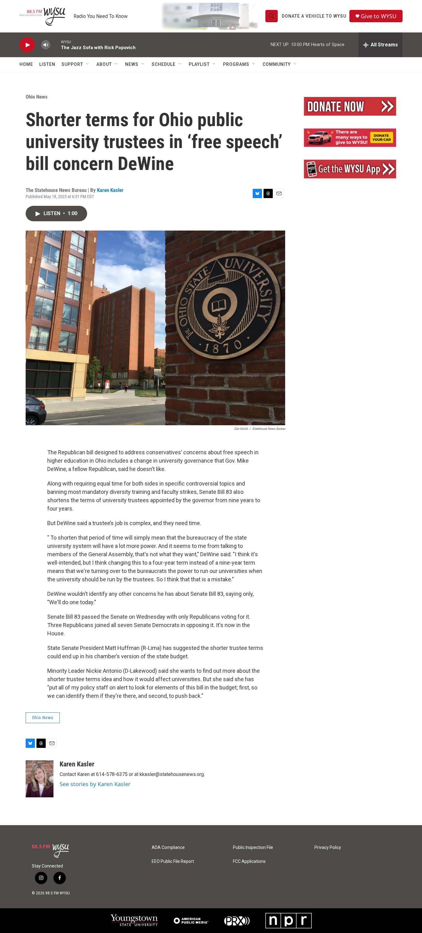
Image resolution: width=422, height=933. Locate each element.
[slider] (56, 44)
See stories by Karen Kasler (95, 784)
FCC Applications (249, 861)
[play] (27, 45)
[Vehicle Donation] (350, 138)
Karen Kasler (110, 190)
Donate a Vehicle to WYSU (314, 16)
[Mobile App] (350, 169)
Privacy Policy (327, 847)
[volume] (45, 45)
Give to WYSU (378, 16)
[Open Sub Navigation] (87, 64)
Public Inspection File (253, 847)
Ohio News (37, 97)
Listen (47, 64)
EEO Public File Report (173, 861)
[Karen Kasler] (39, 778)
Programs (236, 64)
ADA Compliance (168, 847)
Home (26, 64)
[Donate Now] (350, 106)
